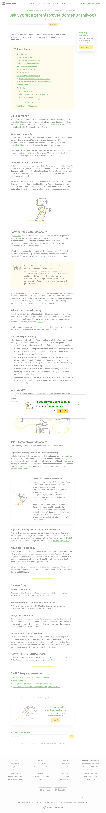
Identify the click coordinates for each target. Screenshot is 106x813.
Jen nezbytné (51, 411)
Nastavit (40, 411)
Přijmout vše (63, 411)
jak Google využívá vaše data (53, 406)
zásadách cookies (75, 405)
